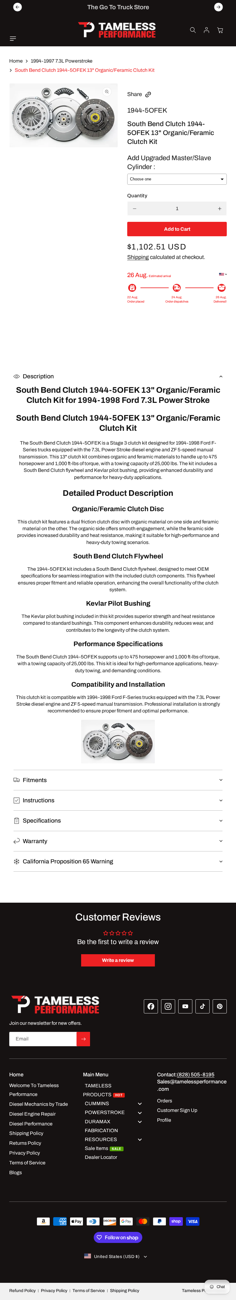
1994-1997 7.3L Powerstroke (61, 61)
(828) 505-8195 (195, 1075)
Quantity (137, 195)
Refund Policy (22, 1290)
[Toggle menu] (140, 1104)
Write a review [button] (118, 960)
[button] (14, 38)
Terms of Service (89, 1290)
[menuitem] (115, 1090)
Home (16, 61)
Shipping (138, 257)
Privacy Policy (54, 1290)
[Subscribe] (83, 1039)
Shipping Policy (124, 1290)
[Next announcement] (218, 7)
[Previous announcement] (17, 7)
